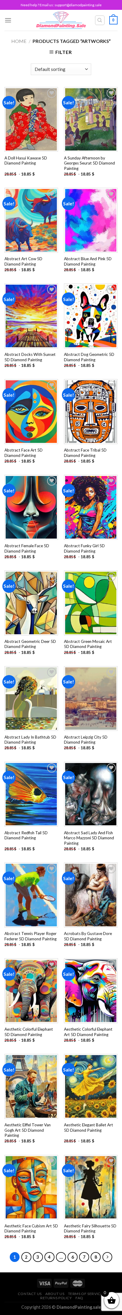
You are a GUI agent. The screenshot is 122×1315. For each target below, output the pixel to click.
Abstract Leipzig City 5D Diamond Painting (85, 740)
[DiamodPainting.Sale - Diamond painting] (61, 20)
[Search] (100, 20)
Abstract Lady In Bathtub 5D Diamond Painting (30, 740)
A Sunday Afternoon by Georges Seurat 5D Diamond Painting (89, 163)
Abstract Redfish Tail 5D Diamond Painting (26, 835)
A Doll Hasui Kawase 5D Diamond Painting (25, 161)
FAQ (79, 1298)
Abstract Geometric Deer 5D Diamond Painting (30, 644)
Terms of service (85, 1293)
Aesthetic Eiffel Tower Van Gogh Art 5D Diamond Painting (27, 1130)
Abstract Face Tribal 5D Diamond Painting (85, 453)
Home (18, 41)
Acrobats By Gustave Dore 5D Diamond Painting (88, 936)
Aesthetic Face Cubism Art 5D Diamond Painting (31, 1228)
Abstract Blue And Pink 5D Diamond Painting (88, 261)
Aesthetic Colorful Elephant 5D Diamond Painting (28, 1032)
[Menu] (8, 20)
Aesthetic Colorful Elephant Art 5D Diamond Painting (88, 1032)
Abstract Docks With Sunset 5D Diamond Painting (30, 357)
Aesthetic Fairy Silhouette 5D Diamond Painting (90, 1228)
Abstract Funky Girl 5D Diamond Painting (84, 548)
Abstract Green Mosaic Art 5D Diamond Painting (88, 644)
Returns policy (56, 1298)
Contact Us (30, 1293)
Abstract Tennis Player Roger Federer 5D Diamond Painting (30, 936)
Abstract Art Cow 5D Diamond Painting (23, 261)
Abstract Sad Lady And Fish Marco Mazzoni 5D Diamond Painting (89, 838)
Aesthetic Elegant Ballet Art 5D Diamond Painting (88, 1127)
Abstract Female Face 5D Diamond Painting (26, 548)
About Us (54, 1293)
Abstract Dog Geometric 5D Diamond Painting (89, 357)
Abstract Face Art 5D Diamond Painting (23, 453)
